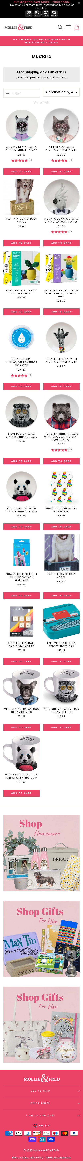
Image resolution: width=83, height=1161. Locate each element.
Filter (16, 93)
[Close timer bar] (79, 3)
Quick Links (40, 1103)
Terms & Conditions (58, 1157)
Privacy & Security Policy (27, 1157)
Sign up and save (40, 1115)
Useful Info (40, 1090)
